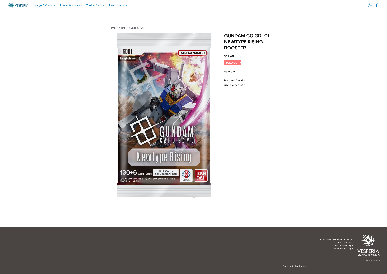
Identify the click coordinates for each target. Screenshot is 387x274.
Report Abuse (373, 260)
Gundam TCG (136, 27)
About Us (125, 5)
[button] (17, 5)
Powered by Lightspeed (294, 265)
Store (122, 27)
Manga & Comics (44, 5)
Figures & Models (70, 5)
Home (112, 27)
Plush (112, 5)
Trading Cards (94, 5)
